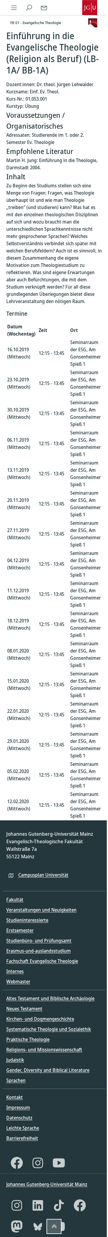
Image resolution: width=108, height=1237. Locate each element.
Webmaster (18, 981)
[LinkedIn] (38, 1205)
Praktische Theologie (28, 1039)
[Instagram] (38, 1163)
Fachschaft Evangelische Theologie (42, 961)
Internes (15, 971)
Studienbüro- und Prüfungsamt (38, 940)
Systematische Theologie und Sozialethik (48, 1029)
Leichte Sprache (22, 1128)
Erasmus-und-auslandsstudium (38, 950)
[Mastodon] (17, 1226)
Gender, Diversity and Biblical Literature (47, 1070)
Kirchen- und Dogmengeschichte (40, 1019)
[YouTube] (59, 1163)
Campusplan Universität (43, 875)
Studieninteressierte (27, 920)
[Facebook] (17, 1163)
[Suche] (28, 7)
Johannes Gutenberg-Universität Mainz (46, 1184)
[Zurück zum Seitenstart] (54, 1226)
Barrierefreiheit (22, 1138)
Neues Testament (24, 1008)
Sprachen (16, 1080)
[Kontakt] (43, 7)
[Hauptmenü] (13, 7)
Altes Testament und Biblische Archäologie (50, 998)
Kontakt (14, 1097)
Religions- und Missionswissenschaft (44, 1049)
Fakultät (14, 899)
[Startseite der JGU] (89, 7)
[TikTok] (59, 1205)
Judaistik (15, 1060)
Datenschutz (19, 1117)
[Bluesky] (38, 1226)
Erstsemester (20, 930)
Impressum (18, 1107)
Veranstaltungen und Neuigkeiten (41, 910)
